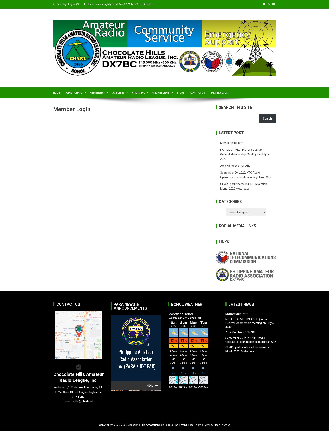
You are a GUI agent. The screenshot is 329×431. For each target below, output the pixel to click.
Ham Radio (138, 92)
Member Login (220, 92)
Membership (97, 92)
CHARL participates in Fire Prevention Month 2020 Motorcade (248, 349)
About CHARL (74, 92)
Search (267, 118)
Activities (118, 92)
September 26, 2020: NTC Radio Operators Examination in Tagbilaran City (250, 339)
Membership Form (231, 143)
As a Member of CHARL (235, 165)
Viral (207, 424)
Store (180, 92)
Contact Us (197, 92)
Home (56, 92)
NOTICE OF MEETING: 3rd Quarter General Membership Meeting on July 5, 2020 (244, 154)
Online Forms (160, 92)
